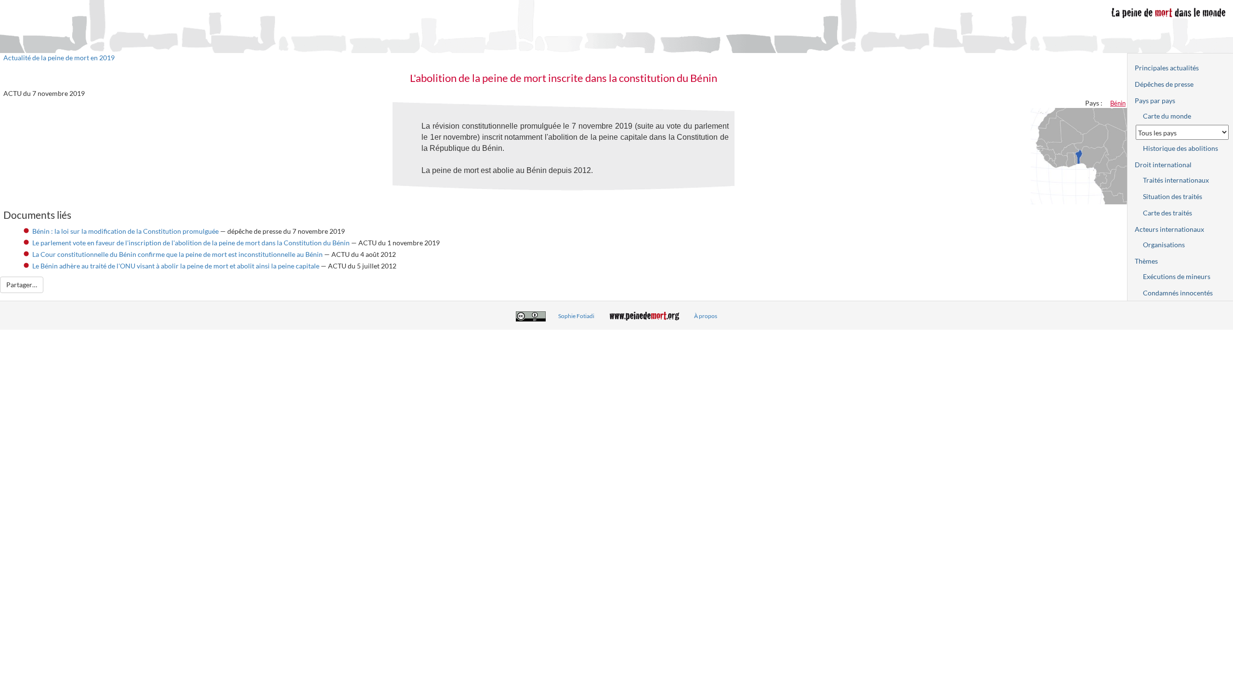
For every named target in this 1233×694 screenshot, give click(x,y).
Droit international (1163, 164)
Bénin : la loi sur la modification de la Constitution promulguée (125, 231)
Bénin (1118, 103)
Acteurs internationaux (1169, 229)
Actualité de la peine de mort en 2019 (59, 57)
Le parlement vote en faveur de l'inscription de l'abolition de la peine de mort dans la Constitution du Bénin (191, 243)
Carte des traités (1167, 213)
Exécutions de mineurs (1176, 276)
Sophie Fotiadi (576, 316)
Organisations (1164, 244)
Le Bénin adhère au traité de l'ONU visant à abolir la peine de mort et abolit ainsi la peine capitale (175, 266)
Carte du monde (1167, 116)
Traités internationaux (1176, 180)
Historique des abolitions (1180, 148)
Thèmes (1146, 261)
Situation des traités (1172, 196)
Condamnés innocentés (1178, 293)
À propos (705, 316)
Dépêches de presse (1164, 84)
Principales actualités (1167, 68)
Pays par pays (1155, 100)
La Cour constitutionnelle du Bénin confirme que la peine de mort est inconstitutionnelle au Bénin (177, 254)
